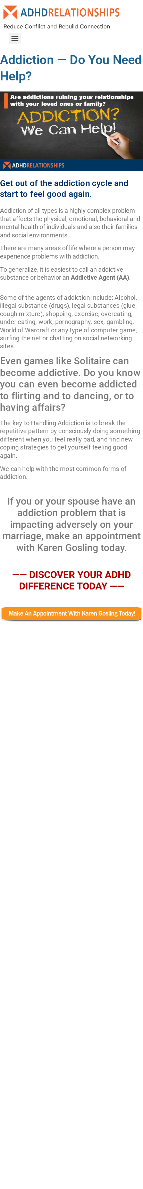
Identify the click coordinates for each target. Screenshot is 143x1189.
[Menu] (15, 38)
